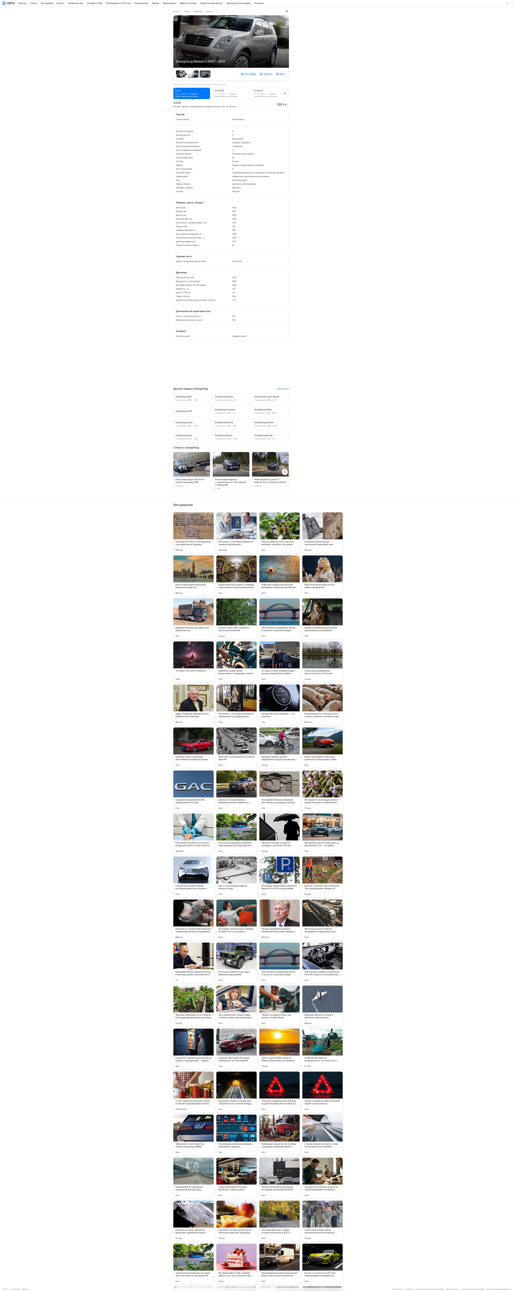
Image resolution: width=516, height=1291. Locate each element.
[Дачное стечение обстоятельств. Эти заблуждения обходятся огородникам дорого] (322, 877)
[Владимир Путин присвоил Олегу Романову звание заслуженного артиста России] (193, 963)
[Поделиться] (287, 11)
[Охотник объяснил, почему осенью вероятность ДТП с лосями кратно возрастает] (279, 1221)
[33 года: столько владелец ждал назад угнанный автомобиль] (279, 661)
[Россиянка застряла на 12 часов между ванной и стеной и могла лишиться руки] (193, 834)
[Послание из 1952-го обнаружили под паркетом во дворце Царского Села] (193, 532)
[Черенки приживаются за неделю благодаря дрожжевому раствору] (193, 1006)
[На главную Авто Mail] (10, 3)
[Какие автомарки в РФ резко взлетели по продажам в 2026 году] (322, 747)
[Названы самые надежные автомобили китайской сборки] (193, 747)
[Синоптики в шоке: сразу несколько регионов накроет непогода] (322, 1221)
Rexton (209, 11)
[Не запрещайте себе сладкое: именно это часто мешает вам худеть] (236, 1264)
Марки (186, 11)
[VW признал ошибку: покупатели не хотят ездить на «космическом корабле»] (322, 963)
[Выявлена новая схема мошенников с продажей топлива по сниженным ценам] (236, 661)
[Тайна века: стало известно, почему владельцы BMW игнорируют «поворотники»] (193, 1135)
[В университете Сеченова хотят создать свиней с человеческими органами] (322, 704)
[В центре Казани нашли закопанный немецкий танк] (322, 532)
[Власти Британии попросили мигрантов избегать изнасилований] (193, 575)
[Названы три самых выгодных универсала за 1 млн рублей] (236, 1049)
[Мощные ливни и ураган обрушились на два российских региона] (279, 747)
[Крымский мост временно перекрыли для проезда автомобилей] (193, 1178)
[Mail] (4, 3)
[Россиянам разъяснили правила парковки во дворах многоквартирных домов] (236, 1135)
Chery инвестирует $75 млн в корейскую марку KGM (189, 480)
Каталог (176, 11)
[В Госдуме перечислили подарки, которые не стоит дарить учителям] (236, 920)
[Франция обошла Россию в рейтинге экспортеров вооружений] (322, 1006)
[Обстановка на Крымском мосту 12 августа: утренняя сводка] (279, 618)
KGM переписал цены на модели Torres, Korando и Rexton (270, 480)
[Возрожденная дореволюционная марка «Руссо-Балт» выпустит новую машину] (279, 1264)
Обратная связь (452, 1289)
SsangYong (198, 11)
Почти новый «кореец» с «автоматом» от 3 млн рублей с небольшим (230, 482)
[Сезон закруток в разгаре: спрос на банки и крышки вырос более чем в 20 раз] (193, 1092)
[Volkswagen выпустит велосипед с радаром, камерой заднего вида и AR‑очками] (279, 1135)
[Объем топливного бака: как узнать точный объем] (279, 1006)
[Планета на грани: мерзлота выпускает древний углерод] (193, 1221)
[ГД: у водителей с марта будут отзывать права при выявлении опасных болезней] (236, 1006)
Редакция (409, 1289)
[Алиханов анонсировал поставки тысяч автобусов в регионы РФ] (193, 1264)
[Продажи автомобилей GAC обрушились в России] (193, 791)
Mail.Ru (5, 1289)
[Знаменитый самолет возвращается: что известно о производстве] (322, 1049)
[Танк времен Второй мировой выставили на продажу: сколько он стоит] (279, 791)
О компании (15, 1289)
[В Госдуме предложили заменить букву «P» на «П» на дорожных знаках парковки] (279, 877)
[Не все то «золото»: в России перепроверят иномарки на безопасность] (322, 1264)
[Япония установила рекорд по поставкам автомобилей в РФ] (279, 1178)
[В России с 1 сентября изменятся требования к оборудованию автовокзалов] (236, 704)
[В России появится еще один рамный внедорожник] (236, 963)
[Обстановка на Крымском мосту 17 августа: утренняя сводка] (279, 963)
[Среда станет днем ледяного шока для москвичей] (236, 618)
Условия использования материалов (429, 1289)
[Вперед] (285, 93)
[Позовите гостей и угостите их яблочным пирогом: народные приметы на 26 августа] (236, 1221)
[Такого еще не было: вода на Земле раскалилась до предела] (279, 1049)
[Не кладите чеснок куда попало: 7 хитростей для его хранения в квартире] (322, 791)
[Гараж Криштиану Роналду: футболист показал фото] (236, 1178)
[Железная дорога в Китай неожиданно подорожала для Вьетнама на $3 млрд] (322, 920)
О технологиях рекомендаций (472, 1289)
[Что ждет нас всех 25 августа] (193, 661)
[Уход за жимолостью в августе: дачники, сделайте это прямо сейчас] (279, 532)
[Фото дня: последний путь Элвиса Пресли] (236, 747)
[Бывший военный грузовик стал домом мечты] (193, 618)
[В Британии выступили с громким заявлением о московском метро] (236, 575)
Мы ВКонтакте (397, 1289)
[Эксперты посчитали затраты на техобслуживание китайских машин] (322, 1178)
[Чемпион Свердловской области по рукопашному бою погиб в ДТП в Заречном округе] (279, 1092)
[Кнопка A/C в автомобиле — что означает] (279, 704)
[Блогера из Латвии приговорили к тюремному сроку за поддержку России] (193, 920)
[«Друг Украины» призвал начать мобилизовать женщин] (193, 704)
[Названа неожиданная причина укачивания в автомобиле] (322, 618)
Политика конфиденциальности (498, 1289)
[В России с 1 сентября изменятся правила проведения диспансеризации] (236, 532)
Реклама (25, 1289)
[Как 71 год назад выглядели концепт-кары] (236, 877)
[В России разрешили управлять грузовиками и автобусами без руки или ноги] (236, 834)
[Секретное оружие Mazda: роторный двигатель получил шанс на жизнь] (193, 877)
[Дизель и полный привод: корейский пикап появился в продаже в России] (236, 791)
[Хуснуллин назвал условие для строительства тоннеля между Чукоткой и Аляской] (236, 1092)
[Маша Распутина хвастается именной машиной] (322, 575)
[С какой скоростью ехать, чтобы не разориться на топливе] (322, 1135)
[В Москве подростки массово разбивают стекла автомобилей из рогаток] (279, 575)
